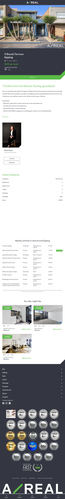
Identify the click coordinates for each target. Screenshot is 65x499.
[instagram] (6, 403)
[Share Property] (9, 69)
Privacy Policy (15, 478)
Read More (5, 117)
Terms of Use (24, 478)
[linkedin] (10, 403)
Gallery (32, 77)
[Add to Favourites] (5, 69)
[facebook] (3, 403)
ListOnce (50, 478)
